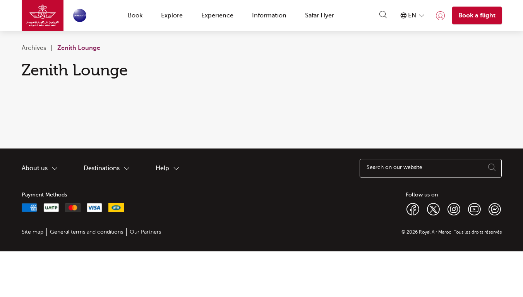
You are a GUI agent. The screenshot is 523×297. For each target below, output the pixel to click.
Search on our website (394, 167)
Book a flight (477, 15)
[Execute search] (492, 168)
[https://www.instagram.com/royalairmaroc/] (454, 209)
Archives (34, 47)
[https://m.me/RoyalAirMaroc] (495, 209)
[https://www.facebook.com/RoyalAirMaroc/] (413, 209)
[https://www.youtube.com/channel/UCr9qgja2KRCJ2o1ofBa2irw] (474, 209)
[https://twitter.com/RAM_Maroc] (433, 209)
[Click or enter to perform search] (383, 15)
